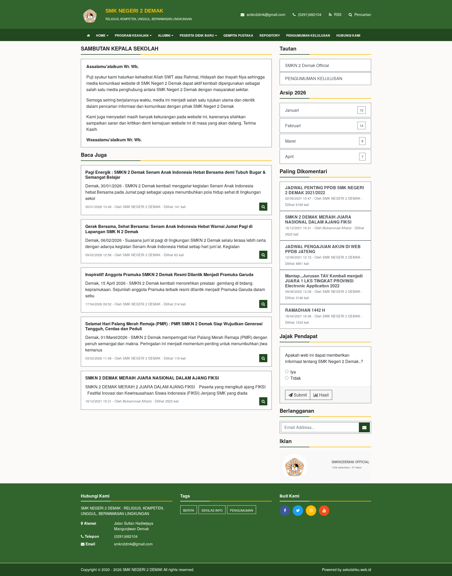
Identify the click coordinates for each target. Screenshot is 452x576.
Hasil (323, 395)
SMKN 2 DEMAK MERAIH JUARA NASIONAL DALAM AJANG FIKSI (152, 378)
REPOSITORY (269, 35)
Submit (300, 395)
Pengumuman (241, 510)
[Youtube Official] (325, 467)
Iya (293, 372)
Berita (188, 510)
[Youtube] (325, 510)
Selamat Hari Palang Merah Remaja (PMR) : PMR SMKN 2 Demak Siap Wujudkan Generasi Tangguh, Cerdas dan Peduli (173, 326)
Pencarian (362, 14)
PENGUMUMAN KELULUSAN (308, 35)
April (324, 156)
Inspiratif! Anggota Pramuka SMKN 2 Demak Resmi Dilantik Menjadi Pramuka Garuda (169, 274)
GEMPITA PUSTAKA (238, 35)
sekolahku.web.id (357, 569)
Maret (324, 141)
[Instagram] (312, 510)
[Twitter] (299, 510)
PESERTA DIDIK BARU (197, 35)
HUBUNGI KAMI (348, 35)
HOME (100, 35)
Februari (324, 125)
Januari (324, 110)
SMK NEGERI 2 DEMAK (142, 569)
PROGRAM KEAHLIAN (132, 35)
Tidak (295, 378)
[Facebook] (286, 510)
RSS (337, 14)
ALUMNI (164, 35)
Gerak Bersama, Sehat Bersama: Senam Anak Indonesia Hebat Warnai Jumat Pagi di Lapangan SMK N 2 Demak (168, 228)
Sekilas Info (212, 510)
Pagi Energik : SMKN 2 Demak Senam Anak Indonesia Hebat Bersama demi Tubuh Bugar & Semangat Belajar (175, 174)
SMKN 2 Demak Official (307, 65)
